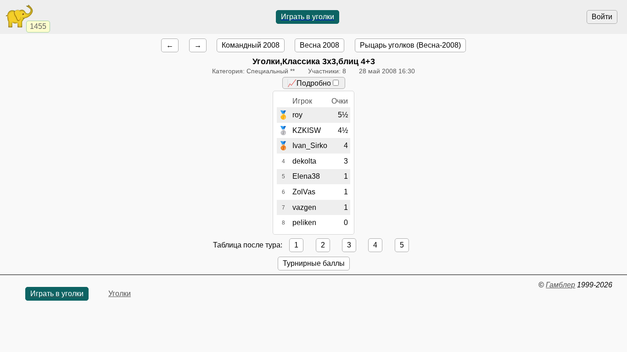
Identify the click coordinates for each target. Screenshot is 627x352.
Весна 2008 (319, 45)
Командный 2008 (251, 45)
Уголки (119, 293)
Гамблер (560, 285)
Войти (602, 17)
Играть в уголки (307, 17)
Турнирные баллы (314, 263)
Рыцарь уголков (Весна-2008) (410, 45)
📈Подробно (309, 83)
